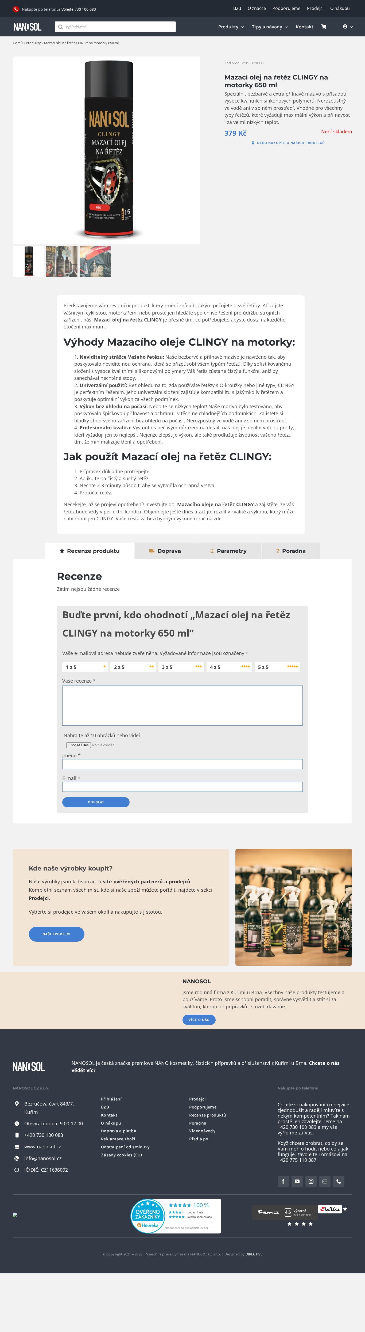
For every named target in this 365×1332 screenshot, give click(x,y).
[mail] (325, 1181)
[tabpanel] (182, 691)
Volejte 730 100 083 (78, 9)
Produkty (33, 42)
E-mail (71, 778)
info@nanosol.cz (42, 1158)
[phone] (338, 1181)
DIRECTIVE (254, 1254)
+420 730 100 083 (43, 1135)
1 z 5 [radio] (71, 667)
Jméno (71, 755)
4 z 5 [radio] (215, 667)
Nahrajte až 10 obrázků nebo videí (102, 735)
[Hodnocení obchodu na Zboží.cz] (330, 1212)
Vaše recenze (79, 681)
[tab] (90, 550)
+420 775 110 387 (297, 1160)
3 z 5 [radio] (167, 667)
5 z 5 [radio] (263, 667)
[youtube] (297, 1181)
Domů (18, 42)
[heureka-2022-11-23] (175, 1201)
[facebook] (283, 1181)
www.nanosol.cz (42, 1146)
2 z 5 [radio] (119, 667)
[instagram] (311, 1181)
